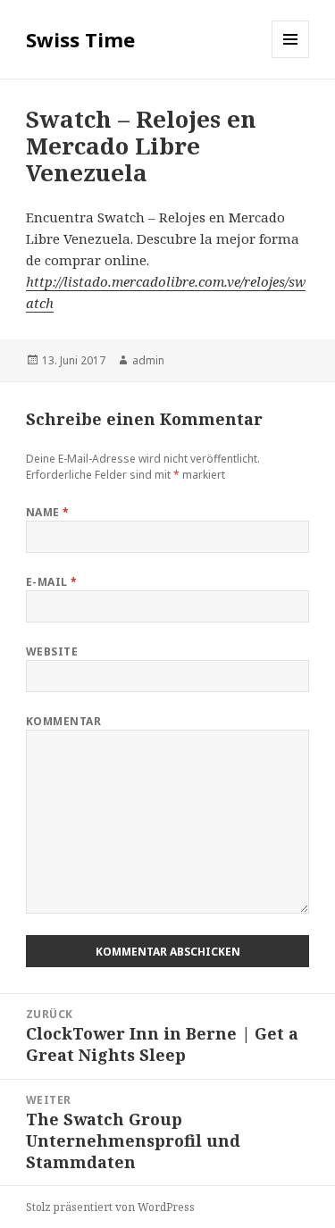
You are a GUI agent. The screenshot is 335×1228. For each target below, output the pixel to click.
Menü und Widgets (290, 57)
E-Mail (52, 581)
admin (148, 360)
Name (48, 512)
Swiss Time (80, 39)
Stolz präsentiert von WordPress (110, 1207)
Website (52, 651)
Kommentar (63, 721)
